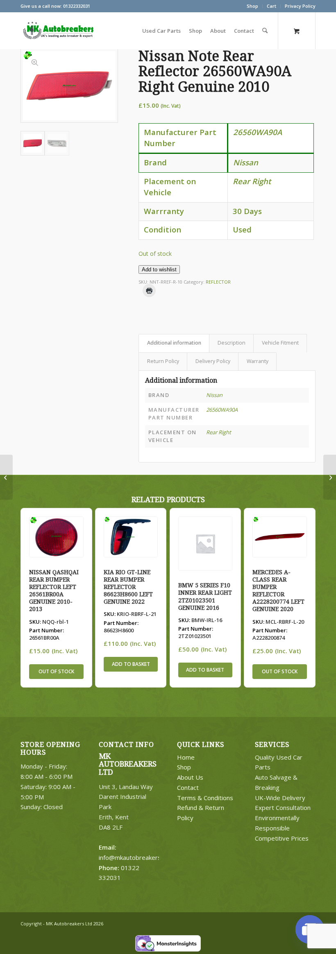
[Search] (265, 30)
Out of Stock (56, 671)
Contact (188, 787)
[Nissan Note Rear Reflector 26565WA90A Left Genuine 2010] (329, 477)
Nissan (214, 395)
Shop (252, 6)
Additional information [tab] (174, 342)
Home (186, 757)
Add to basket (131, 664)
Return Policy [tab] (163, 361)
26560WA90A (222, 409)
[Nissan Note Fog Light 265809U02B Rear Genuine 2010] (6, 477)
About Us (190, 777)
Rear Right (218, 432)
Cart (271, 6)
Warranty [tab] (257, 361)
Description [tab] (231, 342)
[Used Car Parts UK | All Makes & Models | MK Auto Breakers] (57, 30)
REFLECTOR (218, 282)
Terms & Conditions (205, 798)
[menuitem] (253, 6)
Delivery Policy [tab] (212, 361)
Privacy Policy (300, 6)
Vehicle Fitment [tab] (280, 342)
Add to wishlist (159, 269)
